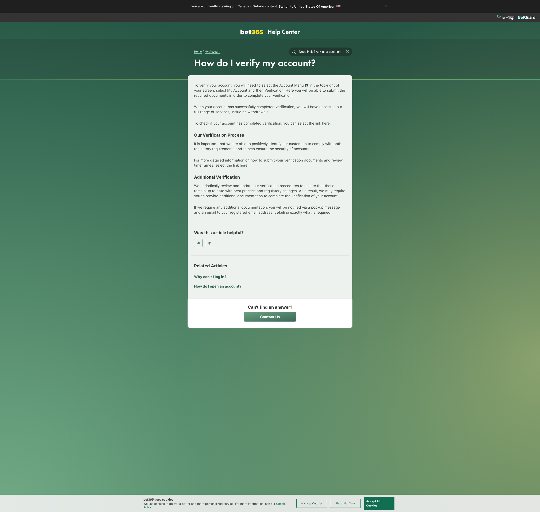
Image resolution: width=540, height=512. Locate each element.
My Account (212, 51)
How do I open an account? (218, 286)
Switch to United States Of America (306, 6)
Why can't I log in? (210, 277)
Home (198, 51)
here (326, 123)
